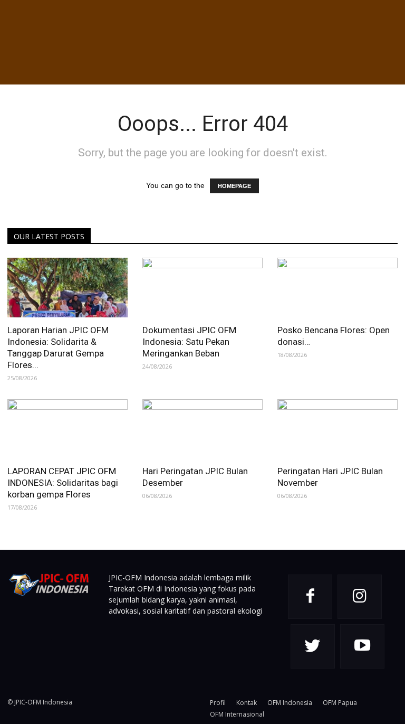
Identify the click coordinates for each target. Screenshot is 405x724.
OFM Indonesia (289, 702)
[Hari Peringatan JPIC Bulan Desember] (202, 429)
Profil (218, 702)
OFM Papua (340, 702)
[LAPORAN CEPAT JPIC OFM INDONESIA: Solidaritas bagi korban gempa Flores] (67, 429)
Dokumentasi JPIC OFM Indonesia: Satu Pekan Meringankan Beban (189, 342)
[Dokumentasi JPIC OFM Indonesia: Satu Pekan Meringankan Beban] (202, 287)
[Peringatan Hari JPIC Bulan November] (337, 429)
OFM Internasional (237, 714)
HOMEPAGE (234, 186)
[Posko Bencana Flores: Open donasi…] (337, 287)
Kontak (246, 702)
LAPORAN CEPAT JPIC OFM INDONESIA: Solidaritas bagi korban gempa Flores (62, 483)
